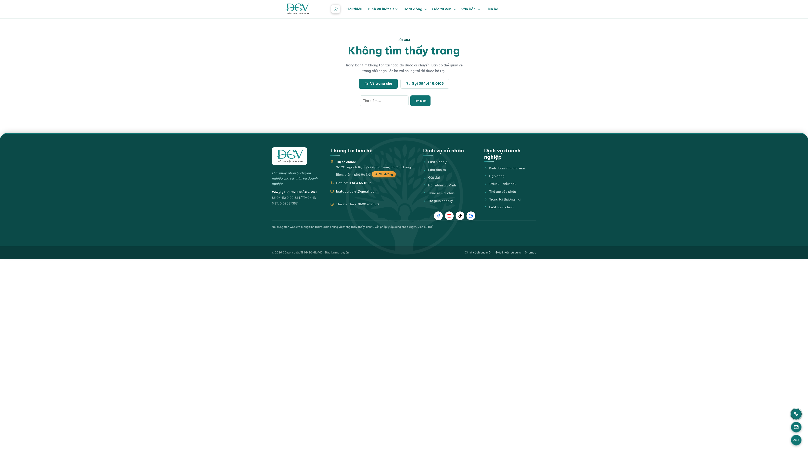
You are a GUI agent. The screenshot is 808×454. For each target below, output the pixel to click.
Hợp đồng (497, 176)
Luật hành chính (501, 207)
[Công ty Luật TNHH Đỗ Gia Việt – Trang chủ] (296, 9)
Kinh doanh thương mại (507, 168)
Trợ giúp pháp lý (440, 201)
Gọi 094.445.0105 (428, 83)
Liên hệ (491, 9)
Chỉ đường (386, 174)
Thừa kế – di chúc (441, 193)
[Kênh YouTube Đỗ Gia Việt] (449, 215)
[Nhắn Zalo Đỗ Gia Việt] (470, 215)
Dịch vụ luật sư (381, 9)
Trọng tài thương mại (505, 199)
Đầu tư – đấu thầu (502, 184)
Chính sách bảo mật (478, 252)
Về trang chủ (381, 83)
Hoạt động (413, 9)
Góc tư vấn (441, 9)
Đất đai (434, 177)
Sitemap (530, 252)
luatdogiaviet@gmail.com (356, 191)
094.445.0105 (360, 183)
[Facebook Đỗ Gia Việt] (438, 215)
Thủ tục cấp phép (502, 192)
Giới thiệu (354, 9)
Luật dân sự (437, 170)
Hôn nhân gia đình (442, 185)
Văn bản (468, 9)
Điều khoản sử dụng (508, 252)
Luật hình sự (437, 162)
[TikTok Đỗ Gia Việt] (460, 215)
